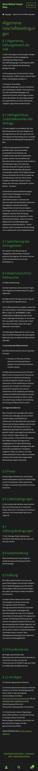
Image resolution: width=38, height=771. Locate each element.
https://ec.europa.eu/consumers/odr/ (15, 698)
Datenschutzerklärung (22, 756)
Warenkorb (29, 765)
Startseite (8, 14)
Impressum (29, 753)
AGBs (10, 756)
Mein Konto (6, 767)
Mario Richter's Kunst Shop (12, 6)
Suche (19, 767)
